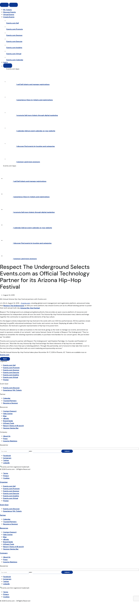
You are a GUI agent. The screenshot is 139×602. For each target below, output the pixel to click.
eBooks (6, 418)
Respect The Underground (13, 306)
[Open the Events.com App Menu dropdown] (7, 65)
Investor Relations (10, 441)
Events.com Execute (11, 372)
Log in (5, 62)
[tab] (4, 482)
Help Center (8, 414)
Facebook (7, 456)
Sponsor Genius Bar (11, 428)
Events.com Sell (9, 365)
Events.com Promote (11, 368)
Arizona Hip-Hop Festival (30, 308)
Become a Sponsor (10, 403)
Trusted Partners (9, 401)
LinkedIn (6, 463)
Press (5, 438)
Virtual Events (8, 14)
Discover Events (9, 12)
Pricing (6, 380)
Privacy (6, 476)
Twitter (6, 460)
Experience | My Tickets (12, 390)
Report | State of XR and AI (13, 426)
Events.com (4, 355)
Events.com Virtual (10, 377)
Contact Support (9, 411)
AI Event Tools (8, 423)
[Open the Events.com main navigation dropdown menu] (13, 5)
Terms (5, 473)
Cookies (6, 478)
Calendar (6, 398)
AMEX (30, 451)
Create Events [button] (8, 17)
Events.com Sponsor (11, 370)
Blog (5, 416)
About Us (6, 436)
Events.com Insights (11, 375)
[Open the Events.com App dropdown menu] (4, 5)
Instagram (7, 458)
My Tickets (7, 10)
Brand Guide (8, 421)
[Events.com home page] (7, 1)
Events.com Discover (11, 388)
